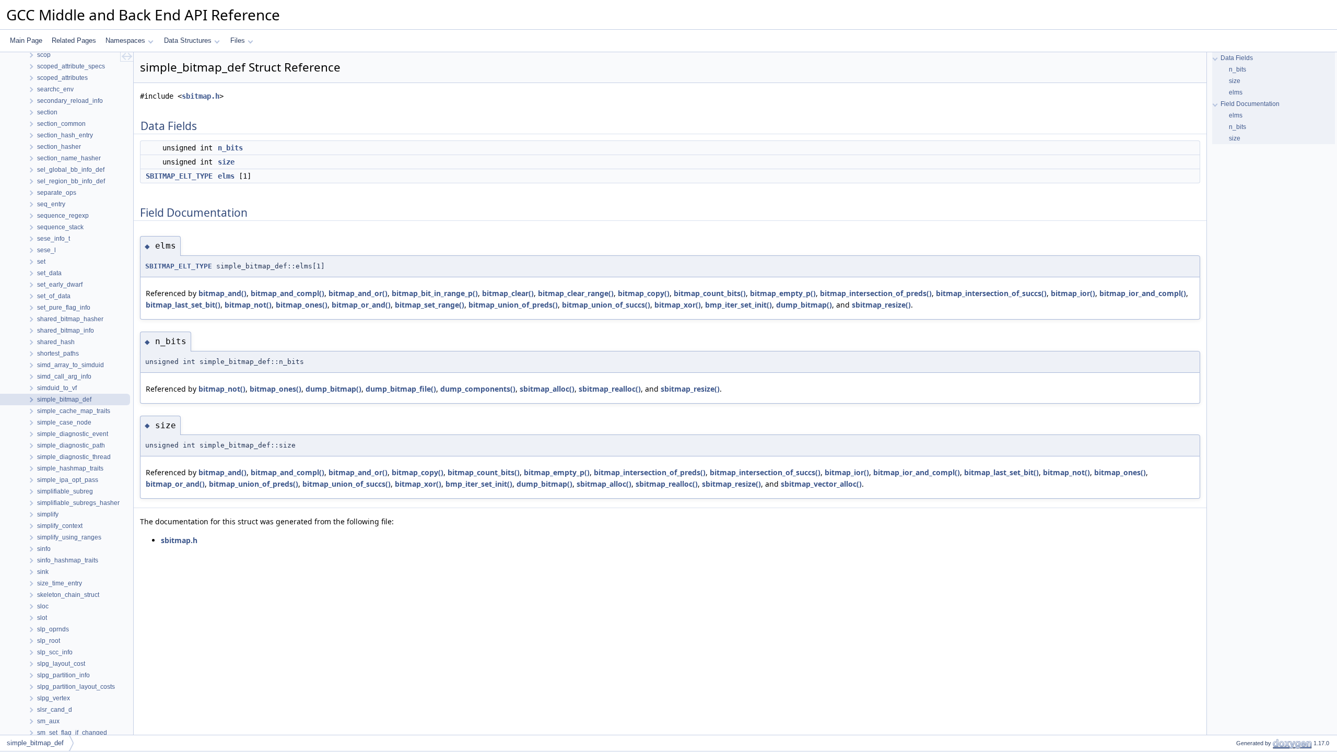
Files (237, 40)
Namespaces (125, 40)
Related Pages (74, 40)
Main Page (26, 40)
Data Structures (188, 40)
